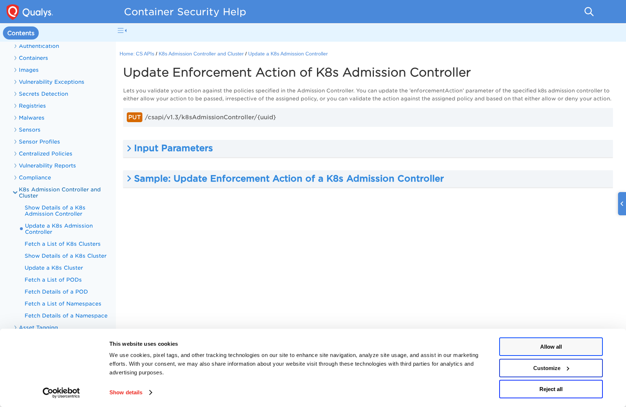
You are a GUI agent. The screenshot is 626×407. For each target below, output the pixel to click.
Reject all (551, 389)
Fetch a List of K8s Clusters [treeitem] (63, 244)
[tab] (21, 33)
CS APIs (145, 54)
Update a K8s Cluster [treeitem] (54, 268)
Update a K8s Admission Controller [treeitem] (59, 229)
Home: (127, 54)
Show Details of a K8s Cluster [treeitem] (66, 256)
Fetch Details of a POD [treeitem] (56, 291)
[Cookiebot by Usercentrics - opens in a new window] (61, 392)
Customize (546, 368)
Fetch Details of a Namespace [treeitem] (66, 315)
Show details (125, 392)
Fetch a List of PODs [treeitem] (53, 280)
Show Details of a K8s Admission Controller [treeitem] (55, 210)
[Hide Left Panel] (122, 30)
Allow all (551, 347)
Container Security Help (185, 11)
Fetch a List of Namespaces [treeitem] (63, 303)
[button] (368, 148)
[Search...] (589, 11)
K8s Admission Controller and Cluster (201, 54)
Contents (20, 33)
